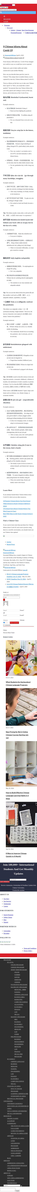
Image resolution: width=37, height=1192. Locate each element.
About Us (7, 1173)
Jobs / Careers (16, 1155)
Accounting (18, 1004)
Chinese (17, 982)
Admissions (15, 1148)
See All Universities (14, 1113)
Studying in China (14, 1086)
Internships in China (18, 1096)
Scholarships (16, 1153)
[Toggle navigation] (13, 5)
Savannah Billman (10, 55)
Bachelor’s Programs (19, 987)
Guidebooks (11, 1123)
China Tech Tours (13, 1168)
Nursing (17, 992)
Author (9, 542)
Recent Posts (11, 544)
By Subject (11, 1059)
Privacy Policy (28, 951)
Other (16, 1034)
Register (7, 19)
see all (25, 570)
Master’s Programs (18, 1017)
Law (15, 1012)
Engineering (19, 1027)
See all (17, 1014)
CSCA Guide (15, 1128)
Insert (17, 1190)
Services (7, 1160)
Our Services (7, 901)
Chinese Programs (17, 967)
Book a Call (11, 1170)
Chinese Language (21, 994)
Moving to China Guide (19, 1133)
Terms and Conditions (30, 948)
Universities (7, 931)
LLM (15, 1031)
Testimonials (7, 904)
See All (13, 1083)
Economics (18, 1007)
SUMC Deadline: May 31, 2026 (16, 579)
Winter (17, 977)
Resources (7, 1116)
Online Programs (17, 965)
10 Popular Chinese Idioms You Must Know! (16, 501)
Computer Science (21, 1002)
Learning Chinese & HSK (19, 1093)
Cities (13, 1141)
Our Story (6, 899)
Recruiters (6, 933)
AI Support (11, 1121)
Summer (31, 32)
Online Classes (8, 917)
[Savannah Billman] (9, 550)
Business (17, 1022)
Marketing (18, 999)
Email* (22, 615)
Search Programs (8, 915)
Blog (5, 920)
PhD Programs (16, 1036)
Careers (6, 906)
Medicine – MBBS (20, 989)
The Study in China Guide (20, 1126)
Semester (17, 979)
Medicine (17, 1029)
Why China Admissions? (15, 1178)
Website (22, 620)
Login (6, 21)
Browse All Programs (15, 1098)
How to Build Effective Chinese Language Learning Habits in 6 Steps (17, 796)
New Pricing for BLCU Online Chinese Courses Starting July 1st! (17, 735)
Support (6, 922)
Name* (22, 610)
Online (27, 32)
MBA (15, 1019)
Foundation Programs (19, 984)
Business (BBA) (19, 997)
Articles (10, 1136)
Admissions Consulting (15, 1163)
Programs (7, 25)
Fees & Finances (16, 1150)
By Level (9, 28)
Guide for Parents (17, 1131)
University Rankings (15, 1103)
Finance (17, 1009)
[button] (1, 12)
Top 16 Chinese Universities (17, 1111)
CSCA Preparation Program (17, 1165)
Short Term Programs (28, 30)
